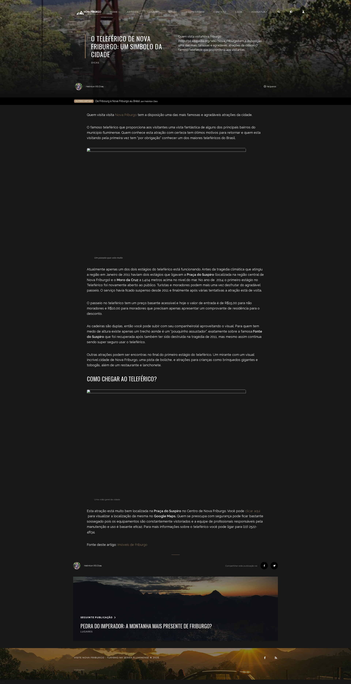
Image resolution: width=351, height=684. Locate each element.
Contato (220, 11)
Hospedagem (195, 11)
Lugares (154, 11)
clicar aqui (252, 511)
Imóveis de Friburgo (132, 545)
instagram (79, 669)
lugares (86, 631)
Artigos (132, 11)
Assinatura (259, 11)
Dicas (173, 11)
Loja (238, 11)
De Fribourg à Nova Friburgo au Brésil (126, 101)
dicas (95, 62)
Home (114, 11)
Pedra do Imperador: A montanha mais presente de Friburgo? (146, 626)
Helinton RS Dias (94, 86)
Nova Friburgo (126, 115)
